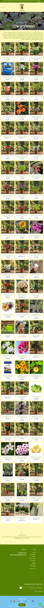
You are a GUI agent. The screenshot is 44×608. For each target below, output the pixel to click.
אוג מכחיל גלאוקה (36, 517)
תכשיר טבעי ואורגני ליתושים (22, 437)
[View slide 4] (20, 540)
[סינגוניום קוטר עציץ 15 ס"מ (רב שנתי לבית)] (22, 388)
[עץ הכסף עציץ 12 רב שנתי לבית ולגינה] (7, 509)
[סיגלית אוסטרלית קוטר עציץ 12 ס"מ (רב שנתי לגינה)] (22, 148)
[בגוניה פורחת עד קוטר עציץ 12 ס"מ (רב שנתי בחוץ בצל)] (7, 187)
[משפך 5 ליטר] (7, 327)
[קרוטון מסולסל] (36, 347)
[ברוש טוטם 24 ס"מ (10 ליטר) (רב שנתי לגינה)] (36, 469)
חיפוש (34, 552)
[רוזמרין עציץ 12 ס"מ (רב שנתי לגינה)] (22, 88)
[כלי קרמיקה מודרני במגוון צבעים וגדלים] (22, 509)
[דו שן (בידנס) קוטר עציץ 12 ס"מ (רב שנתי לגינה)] (22, 108)
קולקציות (26, 22)
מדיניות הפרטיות (34, 606)
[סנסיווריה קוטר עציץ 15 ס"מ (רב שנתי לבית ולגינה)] (36, 489)
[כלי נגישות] (43, 607)
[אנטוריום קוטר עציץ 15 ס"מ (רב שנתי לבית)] (7, 429)
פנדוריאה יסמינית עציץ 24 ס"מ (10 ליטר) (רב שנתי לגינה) (22, 458)
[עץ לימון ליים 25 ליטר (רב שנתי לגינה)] (36, 388)
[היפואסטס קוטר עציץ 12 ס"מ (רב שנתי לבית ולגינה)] (36, 108)
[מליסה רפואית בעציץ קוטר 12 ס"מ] (36, 207)
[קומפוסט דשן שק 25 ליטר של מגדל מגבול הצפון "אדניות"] (7, 68)
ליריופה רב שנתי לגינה (22, 254)
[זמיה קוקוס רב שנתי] (7, 388)
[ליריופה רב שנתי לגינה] (22, 246)
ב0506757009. (18, 538)
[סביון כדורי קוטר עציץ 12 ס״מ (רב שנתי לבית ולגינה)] (7, 207)
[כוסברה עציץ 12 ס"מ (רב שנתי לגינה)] (36, 187)
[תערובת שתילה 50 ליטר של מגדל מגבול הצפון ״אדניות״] (36, 49)
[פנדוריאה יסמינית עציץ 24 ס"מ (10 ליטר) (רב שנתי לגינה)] (22, 448)
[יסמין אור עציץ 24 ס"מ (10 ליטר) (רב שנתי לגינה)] (7, 347)
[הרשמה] (21, 588)
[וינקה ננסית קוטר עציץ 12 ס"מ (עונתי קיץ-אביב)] (22, 306)
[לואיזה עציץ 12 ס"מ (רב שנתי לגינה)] (36, 88)
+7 (19, 522)
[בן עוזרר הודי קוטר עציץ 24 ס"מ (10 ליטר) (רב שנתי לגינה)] (22, 408)
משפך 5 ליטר (7, 335)
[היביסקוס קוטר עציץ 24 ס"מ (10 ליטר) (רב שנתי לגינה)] (36, 367)
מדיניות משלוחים (33, 563)
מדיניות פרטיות (32, 568)
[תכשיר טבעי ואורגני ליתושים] (22, 429)
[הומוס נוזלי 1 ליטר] (22, 327)
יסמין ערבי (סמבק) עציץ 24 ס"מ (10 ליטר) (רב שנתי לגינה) (36, 315)
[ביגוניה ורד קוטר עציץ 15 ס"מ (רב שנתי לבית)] (7, 286)
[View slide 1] (24, 540)
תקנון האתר (32, 560)
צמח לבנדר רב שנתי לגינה (22, 136)
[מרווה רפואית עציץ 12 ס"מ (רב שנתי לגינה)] (36, 128)
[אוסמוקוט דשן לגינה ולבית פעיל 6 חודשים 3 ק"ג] (7, 367)
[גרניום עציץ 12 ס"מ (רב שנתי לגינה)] (7, 148)
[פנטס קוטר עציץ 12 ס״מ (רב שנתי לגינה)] (36, 246)
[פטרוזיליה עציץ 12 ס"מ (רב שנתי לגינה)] (22, 167)
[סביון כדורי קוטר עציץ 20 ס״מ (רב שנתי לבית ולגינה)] (36, 429)
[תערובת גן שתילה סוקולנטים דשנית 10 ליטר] (7, 266)
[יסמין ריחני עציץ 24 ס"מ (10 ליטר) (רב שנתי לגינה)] (7, 469)
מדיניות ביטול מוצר (32, 566)
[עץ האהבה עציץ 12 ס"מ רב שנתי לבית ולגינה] (7, 408)
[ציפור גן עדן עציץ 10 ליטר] (22, 469)
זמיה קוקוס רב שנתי (7, 396)
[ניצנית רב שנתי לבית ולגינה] (7, 128)
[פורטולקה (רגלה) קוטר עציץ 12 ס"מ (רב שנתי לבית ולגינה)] (36, 167)
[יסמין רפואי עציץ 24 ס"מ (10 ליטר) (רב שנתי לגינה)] (7, 448)
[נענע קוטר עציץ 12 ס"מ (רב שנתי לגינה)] (7, 49)
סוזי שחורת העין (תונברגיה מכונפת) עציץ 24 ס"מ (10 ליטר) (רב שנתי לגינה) (22, 376)
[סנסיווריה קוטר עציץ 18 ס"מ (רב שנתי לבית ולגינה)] (36, 408)
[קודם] (42, 1)
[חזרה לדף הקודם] (29, 22)
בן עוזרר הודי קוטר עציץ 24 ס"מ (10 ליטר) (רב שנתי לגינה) (22, 417)
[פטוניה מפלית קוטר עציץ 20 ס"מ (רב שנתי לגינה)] (36, 227)
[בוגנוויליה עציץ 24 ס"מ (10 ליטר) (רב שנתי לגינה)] (22, 347)
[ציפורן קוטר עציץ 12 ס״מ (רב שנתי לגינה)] (36, 68)
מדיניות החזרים (28, 606)
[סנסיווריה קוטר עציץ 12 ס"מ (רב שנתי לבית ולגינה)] (22, 266)
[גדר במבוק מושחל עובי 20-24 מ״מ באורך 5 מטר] (22, 286)
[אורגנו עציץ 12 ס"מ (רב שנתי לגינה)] (7, 108)
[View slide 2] (22, 540)
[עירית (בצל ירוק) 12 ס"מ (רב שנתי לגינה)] (7, 167)
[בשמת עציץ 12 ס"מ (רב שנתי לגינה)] (22, 207)
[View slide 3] (21, 540)
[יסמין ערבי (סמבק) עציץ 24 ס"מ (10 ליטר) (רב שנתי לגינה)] (36, 306)
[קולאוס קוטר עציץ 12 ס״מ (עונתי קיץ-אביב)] (7, 246)
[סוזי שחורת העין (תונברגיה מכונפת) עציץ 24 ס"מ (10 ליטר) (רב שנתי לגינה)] (22, 367)
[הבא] (1, 1)
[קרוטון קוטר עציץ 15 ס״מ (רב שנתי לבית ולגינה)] (7, 489)
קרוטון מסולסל (36, 355)
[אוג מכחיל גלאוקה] (36, 509)
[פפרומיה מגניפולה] (36, 327)
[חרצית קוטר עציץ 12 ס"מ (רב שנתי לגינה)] (22, 68)
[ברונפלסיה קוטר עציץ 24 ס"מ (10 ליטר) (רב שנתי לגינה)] (22, 489)
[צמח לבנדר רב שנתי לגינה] (22, 128)
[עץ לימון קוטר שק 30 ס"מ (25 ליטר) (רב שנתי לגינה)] (36, 448)
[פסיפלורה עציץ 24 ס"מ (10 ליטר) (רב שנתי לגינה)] (7, 306)
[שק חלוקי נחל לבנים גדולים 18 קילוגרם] (36, 266)
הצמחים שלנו (32, 554)
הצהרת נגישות (32, 558)
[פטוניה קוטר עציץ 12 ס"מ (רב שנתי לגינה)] (36, 148)
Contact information (10, 606)
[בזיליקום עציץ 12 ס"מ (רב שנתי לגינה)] (22, 49)
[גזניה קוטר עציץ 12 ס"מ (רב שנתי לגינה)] (22, 227)
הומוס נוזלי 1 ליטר (22, 335)
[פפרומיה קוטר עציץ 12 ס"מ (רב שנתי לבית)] (36, 286)
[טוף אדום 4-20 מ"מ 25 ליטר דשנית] (7, 88)
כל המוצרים (32, 556)
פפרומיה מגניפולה (36, 335)
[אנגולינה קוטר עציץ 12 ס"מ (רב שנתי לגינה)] (22, 187)
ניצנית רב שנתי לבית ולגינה (8, 136)
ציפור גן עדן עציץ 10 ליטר (22, 477)
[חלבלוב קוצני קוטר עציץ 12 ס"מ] (7, 227)
